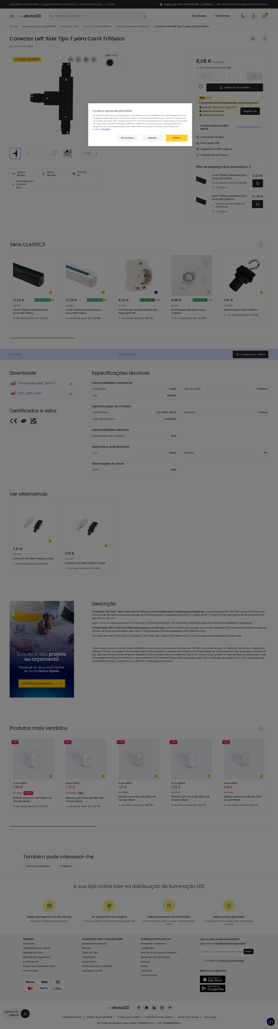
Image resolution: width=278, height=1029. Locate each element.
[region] (140, 124)
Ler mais (105, 129)
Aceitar (177, 138)
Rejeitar (152, 138)
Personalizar (127, 138)
